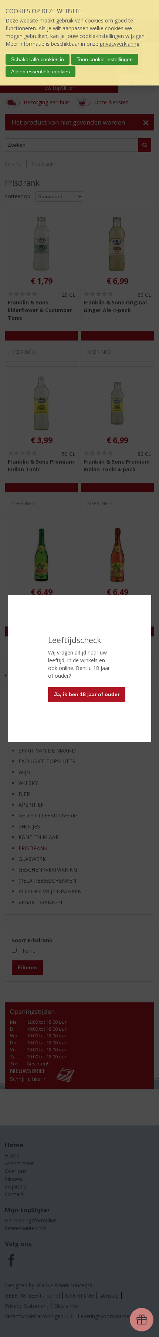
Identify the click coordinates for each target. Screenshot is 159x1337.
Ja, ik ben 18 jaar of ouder (86, 694)
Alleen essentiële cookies (40, 71)
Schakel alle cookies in (37, 59)
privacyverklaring (119, 43)
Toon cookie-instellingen (105, 59)
